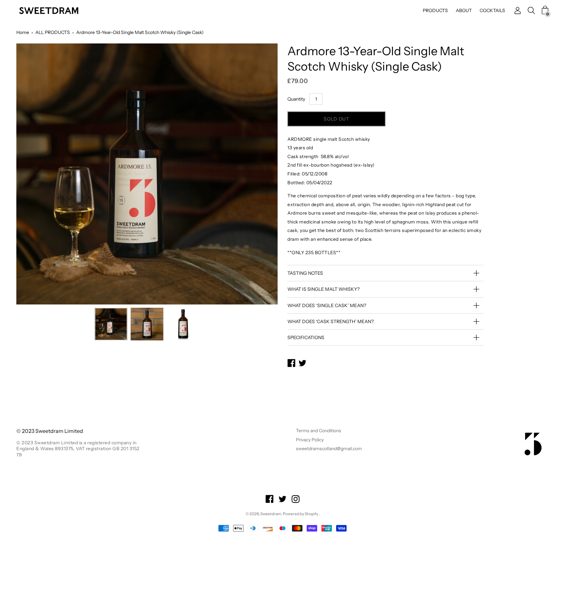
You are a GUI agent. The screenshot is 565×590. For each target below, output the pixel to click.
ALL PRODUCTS (52, 32)
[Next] (261, 174)
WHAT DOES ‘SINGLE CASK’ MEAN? (326, 305)
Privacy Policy (310, 440)
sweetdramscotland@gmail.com (329, 448)
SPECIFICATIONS (305, 337)
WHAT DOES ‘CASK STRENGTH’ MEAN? (330, 321)
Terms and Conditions (318, 431)
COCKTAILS (492, 10)
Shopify (311, 513)
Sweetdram (270, 513)
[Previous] (32, 174)
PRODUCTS (435, 10)
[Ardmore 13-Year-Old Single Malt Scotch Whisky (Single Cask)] (111, 324)
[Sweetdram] (49, 10)
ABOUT (464, 10)
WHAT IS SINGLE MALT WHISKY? (323, 289)
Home (22, 32)
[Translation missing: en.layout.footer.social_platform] (269, 500)
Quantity (296, 99)
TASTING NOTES (305, 273)
